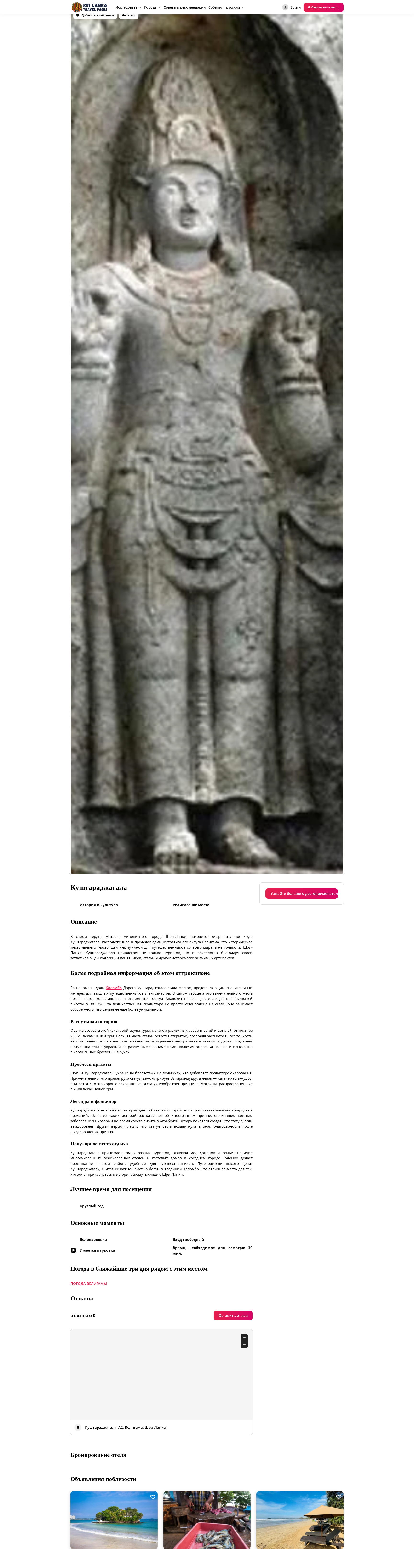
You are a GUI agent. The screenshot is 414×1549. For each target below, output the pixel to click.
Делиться (129, 15)
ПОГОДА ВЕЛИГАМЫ (88, 1283)
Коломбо (114, 987)
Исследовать (126, 7)
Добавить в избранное (97, 15)
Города (150, 7)
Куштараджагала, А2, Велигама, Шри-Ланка (125, 1427)
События (215, 7)
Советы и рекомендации (185, 7)
